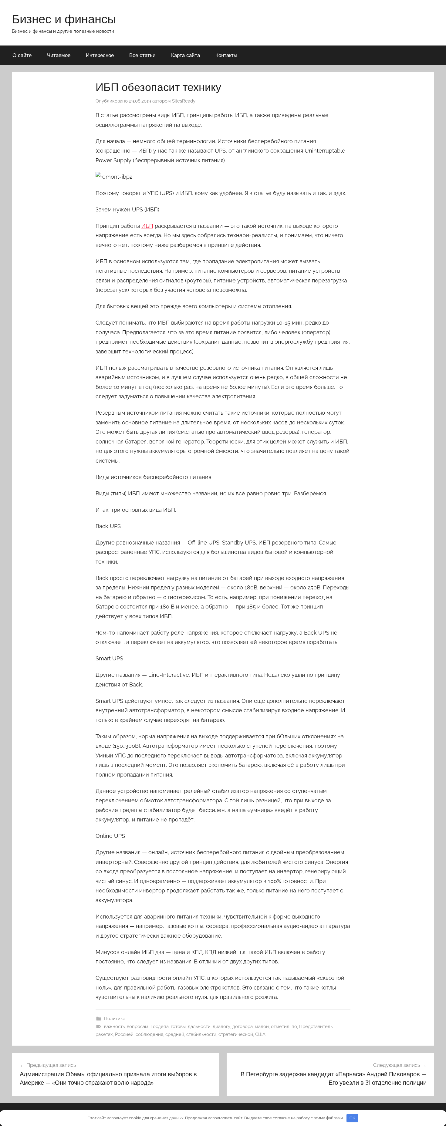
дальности (199, 1026)
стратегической (235, 1034)
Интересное (100, 55)
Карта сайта (185, 55)
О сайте (22, 55)
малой (262, 1026)
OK (352, 1118)
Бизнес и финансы (64, 18)
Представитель (316, 1026)
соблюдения (149, 1034)
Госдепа (159, 1026)
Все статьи (142, 55)
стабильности (201, 1034)
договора (242, 1026)
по (294, 1026)
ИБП (147, 226)
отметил (280, 1026)
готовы (178, 1026)
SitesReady (183, 101)
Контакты (226, 55)
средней (174, 1034)
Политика (114, 1018)
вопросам (137, 1026)
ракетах (104, 1034)
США (260, 1034)
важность (114, 1026)
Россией (124, 1034)
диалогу (221, 1026)
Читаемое (58, 55)
